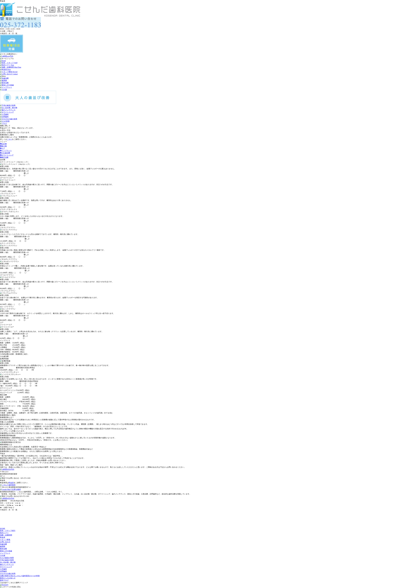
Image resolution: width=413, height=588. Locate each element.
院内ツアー (4, 533)
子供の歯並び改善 (7, 560)
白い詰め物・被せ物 (7, 562)
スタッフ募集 (5, 540)
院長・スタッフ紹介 (7, 530)
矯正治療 (5, 157)
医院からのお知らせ (7, 578)
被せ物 (4, 146)
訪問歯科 (3, 571)
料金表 (11, 483)
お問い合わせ (5, 542)
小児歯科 (3, 569)
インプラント (7, 150)
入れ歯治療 (6, 153)
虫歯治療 (3, 544)
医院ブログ (4, 580)
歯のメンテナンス (7, 564)
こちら (9, 139)
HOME (2, 528)
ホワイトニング (8, 155)
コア (3, 148)
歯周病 (2, 546)
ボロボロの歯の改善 (7, 573)
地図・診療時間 (6, 535)
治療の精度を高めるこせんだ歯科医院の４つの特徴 (20, 576)
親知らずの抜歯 (6, 551)
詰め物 (4, 144)
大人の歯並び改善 (7, 558)
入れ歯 (2, 555)
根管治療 (3, 549)
